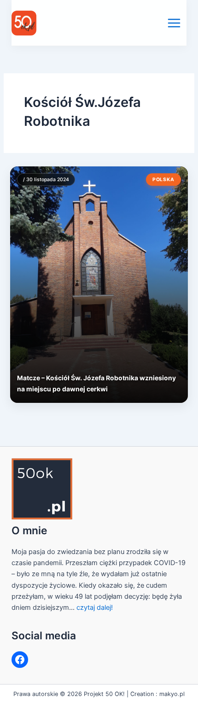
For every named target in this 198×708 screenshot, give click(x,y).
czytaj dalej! (94, 607)
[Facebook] (20, 659)
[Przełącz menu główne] (174, 23)
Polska (163, 180)
